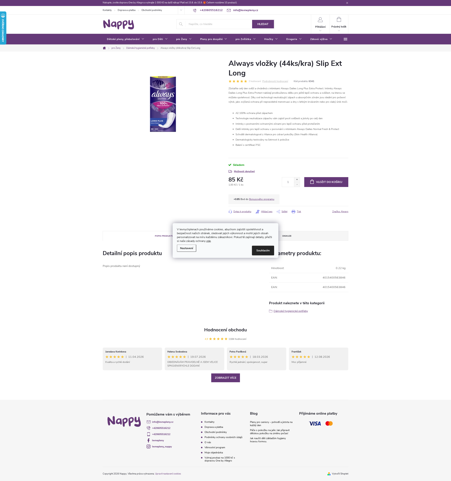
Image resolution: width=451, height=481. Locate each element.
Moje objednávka (214, 452)
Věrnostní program (215, 447)
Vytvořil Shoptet (340, 473)
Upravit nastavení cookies (168, 473)
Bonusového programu (261, 199)
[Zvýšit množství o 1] (297, 179)
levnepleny (158, 440)
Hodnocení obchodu (225, 330)
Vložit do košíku (329, 182)
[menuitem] (126, 39)
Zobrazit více (225, 378)
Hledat (262, 24)
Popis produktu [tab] (164, 236)
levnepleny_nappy (162, 446)
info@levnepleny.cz (162, 422)
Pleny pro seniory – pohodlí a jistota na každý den (271, 423)
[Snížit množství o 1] (297, 184)
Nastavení (186, 248)
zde (208, 241)
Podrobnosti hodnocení (275, 81)
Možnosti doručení (244, 171)
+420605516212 (161, 428)
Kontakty (107, 10)
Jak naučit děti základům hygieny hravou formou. (268, 440)
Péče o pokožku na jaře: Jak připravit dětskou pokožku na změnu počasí (270, 432)
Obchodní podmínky (151, 10)
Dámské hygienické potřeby (291, 311)
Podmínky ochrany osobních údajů (223, 437)
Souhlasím (263, 250)
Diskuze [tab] (286, 236)
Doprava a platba (126, 10)
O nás (208, 442)
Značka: (340, 211)
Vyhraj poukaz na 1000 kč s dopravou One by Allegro (220, 459)
